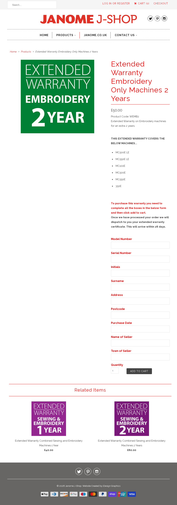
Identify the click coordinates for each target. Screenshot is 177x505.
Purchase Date (121, 323)
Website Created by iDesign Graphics (101, 486)
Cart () (143, 3)
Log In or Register (116, 3)
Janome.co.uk (95, 35)
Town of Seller (121, 351)
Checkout (160, 3)
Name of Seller (121, 337)
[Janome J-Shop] (88, 20)
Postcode (118, 309)
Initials (115, 267)
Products (64, 35)
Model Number (121, 239)
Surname (117, 281)
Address (117, 295)
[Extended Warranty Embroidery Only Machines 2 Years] (57, 96)
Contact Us (125, 35)
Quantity (117, 365)
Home (44, 35)
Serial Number (121, 253)
